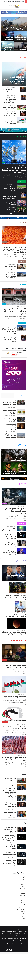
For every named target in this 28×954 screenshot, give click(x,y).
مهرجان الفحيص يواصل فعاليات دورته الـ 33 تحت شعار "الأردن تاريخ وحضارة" (14, 728)
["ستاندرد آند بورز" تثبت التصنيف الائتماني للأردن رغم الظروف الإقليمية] (21, 120)
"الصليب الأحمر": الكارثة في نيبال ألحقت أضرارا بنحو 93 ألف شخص (14, 311)
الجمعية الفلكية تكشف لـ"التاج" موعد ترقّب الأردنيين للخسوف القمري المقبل (14, 633)
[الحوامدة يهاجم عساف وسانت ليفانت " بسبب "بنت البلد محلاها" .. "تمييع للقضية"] (14, 468)
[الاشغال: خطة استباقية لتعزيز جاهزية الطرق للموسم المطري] (14, 24)
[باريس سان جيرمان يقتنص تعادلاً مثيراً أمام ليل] (21, 107)
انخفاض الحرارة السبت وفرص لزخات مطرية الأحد (8, 50)
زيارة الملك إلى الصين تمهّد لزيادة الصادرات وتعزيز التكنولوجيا (10, 814)
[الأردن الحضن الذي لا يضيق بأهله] (21, 780)
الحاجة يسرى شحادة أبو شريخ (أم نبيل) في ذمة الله (9, 854)
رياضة (23, 897)
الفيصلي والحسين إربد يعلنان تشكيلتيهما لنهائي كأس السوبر (9, 188)
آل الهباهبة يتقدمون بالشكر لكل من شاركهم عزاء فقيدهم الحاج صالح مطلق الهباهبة (9, 838)
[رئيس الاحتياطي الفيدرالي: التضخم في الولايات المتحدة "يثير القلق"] (21, 274)
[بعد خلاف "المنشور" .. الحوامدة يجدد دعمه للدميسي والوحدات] (21, 209)
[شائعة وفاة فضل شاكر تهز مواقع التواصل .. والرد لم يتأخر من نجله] (21, 426)
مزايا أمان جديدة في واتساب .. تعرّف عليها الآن (9, 529)
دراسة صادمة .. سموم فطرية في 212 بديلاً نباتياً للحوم (9, 412)
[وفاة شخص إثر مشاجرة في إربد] (21, 419)
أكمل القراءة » (22, 181)
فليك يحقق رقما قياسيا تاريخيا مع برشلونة (9, 204)
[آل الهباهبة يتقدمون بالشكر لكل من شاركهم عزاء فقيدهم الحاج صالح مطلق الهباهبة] (21, 837)
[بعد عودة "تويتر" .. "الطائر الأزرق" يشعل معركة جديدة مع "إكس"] (21, 535)
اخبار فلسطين (22, 881)
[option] (14, 34)
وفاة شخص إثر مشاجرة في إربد (17, 1)
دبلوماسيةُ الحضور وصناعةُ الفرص (11, 797)
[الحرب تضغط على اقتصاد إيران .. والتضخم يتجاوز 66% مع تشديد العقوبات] (21, 402)
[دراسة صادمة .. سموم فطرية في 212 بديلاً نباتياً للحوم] (21, 412)
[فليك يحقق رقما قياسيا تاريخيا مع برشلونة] (21, 203)
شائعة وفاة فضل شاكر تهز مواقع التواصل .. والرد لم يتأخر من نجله (9, 427)
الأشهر (7, 395)
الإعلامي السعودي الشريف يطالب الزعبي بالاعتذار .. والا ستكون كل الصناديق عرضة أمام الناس (9, 100)
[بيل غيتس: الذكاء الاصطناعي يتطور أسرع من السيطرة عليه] (21, 551)
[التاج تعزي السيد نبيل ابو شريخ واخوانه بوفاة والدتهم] (21, 846)
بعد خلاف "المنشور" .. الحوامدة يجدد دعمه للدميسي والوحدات (10, 211)
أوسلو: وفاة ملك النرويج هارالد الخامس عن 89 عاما (10, 829)
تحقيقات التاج (22, 888)
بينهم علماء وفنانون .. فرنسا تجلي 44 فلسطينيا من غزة (9, 435)
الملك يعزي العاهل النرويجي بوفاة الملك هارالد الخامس (15, 666)
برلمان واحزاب (21, 884)
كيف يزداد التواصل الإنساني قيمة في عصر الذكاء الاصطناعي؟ (15, 511)
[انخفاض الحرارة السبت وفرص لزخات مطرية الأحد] (7, 46)
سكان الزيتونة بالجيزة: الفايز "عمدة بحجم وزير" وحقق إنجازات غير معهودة (9, 91)
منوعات (23, 918)
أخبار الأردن (22, 877)
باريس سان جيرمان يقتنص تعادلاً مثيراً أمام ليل (9, 108)
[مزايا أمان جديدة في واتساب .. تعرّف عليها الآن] (21, 528)
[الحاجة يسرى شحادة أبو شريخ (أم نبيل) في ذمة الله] (21, 854)
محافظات (23, 911)
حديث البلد (22, 895)
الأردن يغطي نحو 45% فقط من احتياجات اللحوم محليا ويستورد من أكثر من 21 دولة (14, 759)
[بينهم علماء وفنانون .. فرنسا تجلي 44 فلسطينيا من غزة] (21, 435)
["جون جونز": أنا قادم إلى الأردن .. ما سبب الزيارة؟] (23, 113)
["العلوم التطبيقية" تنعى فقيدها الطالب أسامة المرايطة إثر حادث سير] (21, 862)
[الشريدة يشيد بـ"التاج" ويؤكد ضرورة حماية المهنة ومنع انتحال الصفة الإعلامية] (20, 606)
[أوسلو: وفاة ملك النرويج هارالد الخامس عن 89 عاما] (21, 829)
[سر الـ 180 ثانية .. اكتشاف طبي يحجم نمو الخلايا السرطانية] (14, 74)
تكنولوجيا (23, 893)
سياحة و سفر (22, 900)
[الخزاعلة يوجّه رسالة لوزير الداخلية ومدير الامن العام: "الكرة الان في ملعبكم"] (14, 573)
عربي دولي (22, 904)
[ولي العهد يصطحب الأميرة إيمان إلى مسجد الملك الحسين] (23, 338)
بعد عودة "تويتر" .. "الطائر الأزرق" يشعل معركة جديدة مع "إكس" (9, 536)
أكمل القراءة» (22, 261)
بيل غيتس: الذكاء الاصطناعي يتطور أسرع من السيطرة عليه (9, 553)
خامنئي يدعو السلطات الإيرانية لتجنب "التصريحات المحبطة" (9, 268)
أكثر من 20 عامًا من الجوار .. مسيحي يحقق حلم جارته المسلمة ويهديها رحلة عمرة (9, 330)
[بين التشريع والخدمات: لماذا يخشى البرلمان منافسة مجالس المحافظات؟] (21, 804)
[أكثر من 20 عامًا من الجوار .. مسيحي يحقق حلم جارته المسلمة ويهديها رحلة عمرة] (21, 328)
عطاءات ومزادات (21, 909)
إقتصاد (23, 879)
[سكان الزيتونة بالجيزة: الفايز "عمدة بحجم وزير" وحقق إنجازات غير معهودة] (23, 89)
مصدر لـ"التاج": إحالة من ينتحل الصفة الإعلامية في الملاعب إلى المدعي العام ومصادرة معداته (15, 597)
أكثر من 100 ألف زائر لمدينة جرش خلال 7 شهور (20, 39)
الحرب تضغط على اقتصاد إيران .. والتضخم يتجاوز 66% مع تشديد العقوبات (9, 403)
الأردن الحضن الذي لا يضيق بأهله (10, 780)
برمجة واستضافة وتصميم (17, 949)
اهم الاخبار (22, 886)
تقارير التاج (9, 940)
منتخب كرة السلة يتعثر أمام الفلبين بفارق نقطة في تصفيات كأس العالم (9, 197)
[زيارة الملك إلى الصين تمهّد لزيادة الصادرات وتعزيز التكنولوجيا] (21, 814)
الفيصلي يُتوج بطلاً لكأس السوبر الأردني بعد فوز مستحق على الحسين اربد (14, 170)
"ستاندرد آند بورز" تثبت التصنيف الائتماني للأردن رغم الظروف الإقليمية (9, 122)
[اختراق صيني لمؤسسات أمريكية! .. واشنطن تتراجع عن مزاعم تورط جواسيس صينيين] (7, 36)
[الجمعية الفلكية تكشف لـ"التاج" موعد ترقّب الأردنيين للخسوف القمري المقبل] (16, 623)
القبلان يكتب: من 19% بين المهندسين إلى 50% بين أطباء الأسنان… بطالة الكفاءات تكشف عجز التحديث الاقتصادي (9, 788)
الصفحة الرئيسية (22, 938)
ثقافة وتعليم (22, 890)
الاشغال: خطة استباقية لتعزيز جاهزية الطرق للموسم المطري (15, 27)
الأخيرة (20, 395)
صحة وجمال (22, 902)
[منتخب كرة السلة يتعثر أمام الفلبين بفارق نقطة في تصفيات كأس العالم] (23, 195)
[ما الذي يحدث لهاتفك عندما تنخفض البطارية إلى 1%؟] (21, 543)
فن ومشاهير (22, 906)
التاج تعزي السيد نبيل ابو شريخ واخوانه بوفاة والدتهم (9, 846)
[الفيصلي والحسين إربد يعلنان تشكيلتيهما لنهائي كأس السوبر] (21, 186)
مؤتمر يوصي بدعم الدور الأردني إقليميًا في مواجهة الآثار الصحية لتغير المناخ (15, 697)
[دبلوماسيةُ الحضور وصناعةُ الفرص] (21, 798)
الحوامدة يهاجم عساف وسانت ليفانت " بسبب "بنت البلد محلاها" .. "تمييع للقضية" (14, 473)
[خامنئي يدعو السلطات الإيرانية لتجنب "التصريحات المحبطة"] (21, 266)
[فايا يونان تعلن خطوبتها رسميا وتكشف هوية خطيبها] (14, 455)
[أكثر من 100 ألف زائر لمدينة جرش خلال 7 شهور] (20, 36)
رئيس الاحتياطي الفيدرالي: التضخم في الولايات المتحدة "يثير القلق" (9, 276)
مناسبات (23, 916)
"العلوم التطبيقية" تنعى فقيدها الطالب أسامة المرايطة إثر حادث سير (9, 863)
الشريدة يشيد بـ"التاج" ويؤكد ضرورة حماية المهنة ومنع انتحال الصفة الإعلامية (14, 616)
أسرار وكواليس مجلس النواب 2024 (16, 943)
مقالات (23, 913)
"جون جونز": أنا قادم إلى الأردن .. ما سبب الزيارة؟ (9, 114)
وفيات (23, 920)
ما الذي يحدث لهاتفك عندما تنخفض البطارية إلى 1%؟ (9, 545)
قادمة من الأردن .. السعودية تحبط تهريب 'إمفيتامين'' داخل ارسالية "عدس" (14, 250)
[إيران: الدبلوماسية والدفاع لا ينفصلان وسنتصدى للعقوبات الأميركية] (20, 46)
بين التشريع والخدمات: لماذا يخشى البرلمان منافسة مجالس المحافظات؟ (10, 805)
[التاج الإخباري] (14, 6)
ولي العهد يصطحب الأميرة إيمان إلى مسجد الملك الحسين (9, 339)
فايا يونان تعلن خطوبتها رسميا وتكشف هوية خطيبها (15, 459)
